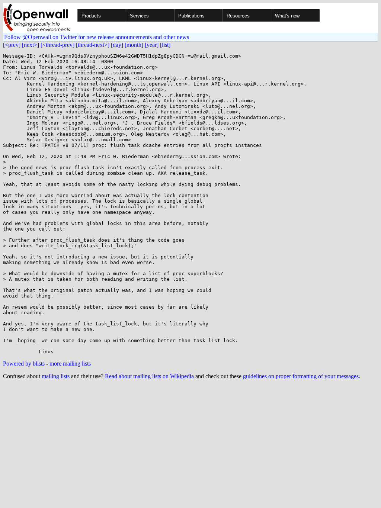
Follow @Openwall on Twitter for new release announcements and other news (96, 37)
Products (91, 16)
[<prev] (11, 45)
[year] (152, 45)
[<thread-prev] (57, 45)
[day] (117, 45)
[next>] (30, 45)
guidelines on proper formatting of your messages (301, 376)
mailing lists (56, 376)
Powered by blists (24, 363)
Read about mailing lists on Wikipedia (149, 376)
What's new (287, 16)
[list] (165, 45)
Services (139, 16)
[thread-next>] (92, 45)
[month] (134, 45)
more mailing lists (70, 363)
